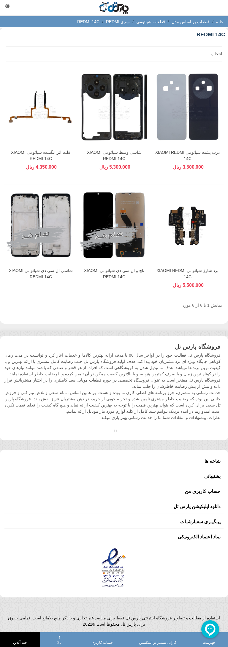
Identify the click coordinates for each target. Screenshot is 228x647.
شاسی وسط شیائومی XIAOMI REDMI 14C (114, 155)
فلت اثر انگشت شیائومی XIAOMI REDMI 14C (40, 155)
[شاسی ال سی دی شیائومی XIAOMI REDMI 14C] (40, 225)
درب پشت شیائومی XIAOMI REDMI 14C (187, 155)
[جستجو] (218, 7)
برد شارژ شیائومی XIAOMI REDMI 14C (187, 273)
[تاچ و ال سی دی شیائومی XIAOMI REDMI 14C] (114, 225)
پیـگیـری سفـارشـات (200, 521)
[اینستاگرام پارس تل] (92, 429)
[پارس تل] (114, 7)
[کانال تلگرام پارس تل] (104, 429)
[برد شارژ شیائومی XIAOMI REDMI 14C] (187, 225)
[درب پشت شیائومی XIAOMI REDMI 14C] (187, 106)
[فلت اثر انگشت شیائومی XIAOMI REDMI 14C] (40, 106)
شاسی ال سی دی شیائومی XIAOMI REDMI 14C (41, 273)
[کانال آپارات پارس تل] (127, 429)
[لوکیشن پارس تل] (115, 429)
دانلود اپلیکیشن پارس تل (197, 506)
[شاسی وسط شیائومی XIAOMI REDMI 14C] (114, 106)
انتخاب (216, 53)
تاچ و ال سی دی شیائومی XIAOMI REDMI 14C (114, 273)
